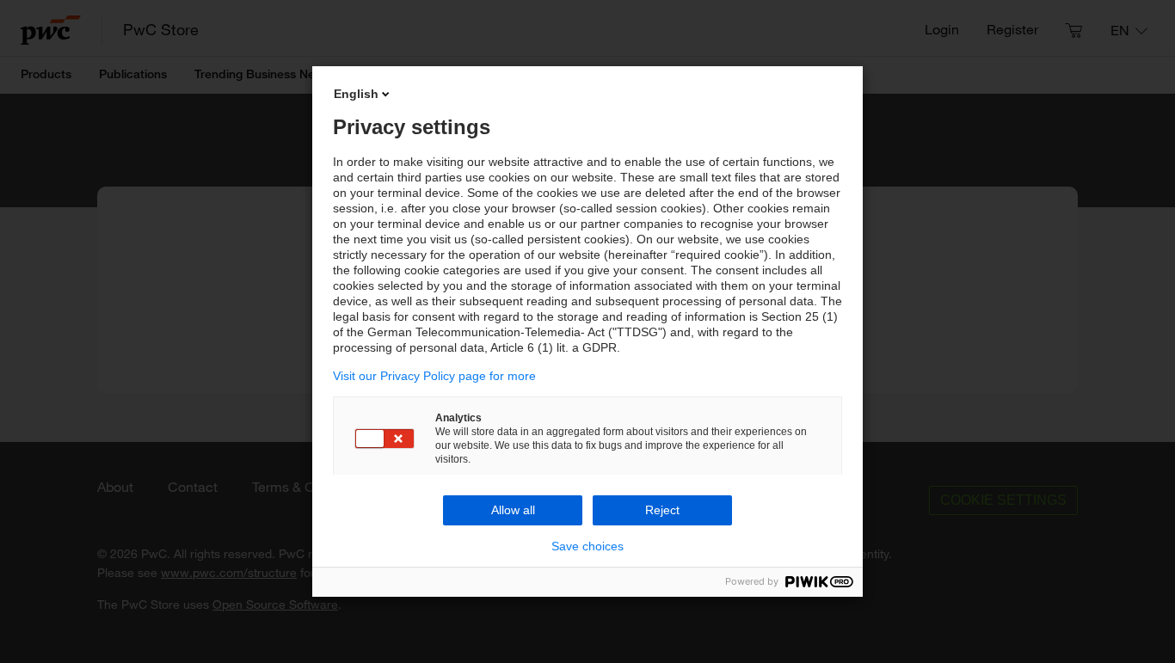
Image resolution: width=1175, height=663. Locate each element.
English (356, 94)
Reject (662, 510)
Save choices (587, 546)
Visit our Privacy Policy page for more (434, 376)
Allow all (513, 510)
